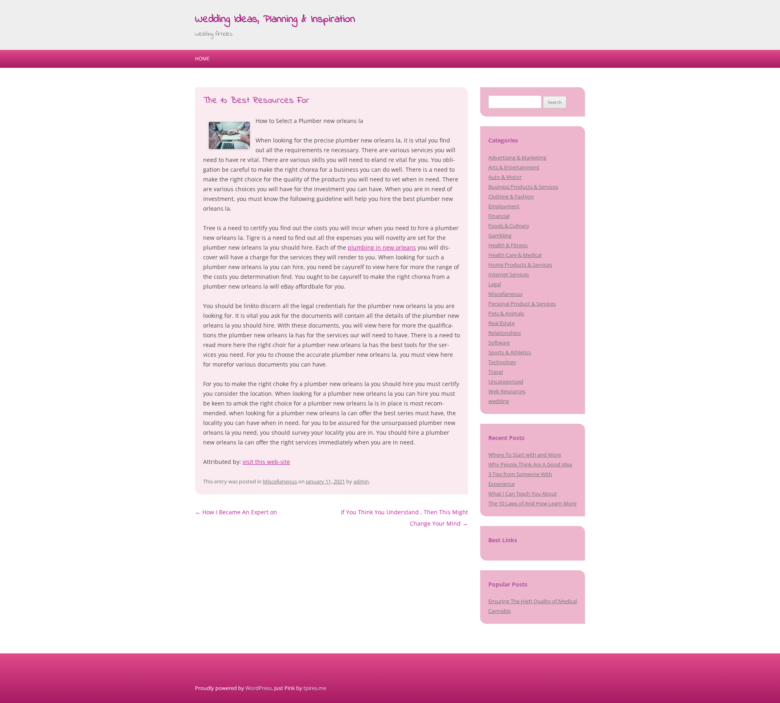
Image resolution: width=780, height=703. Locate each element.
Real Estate (501, 323)
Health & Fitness (508, 245)
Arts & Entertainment (514, 167)
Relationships (504, 332)
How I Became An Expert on (236, 512)
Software (499, 342)
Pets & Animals (506, 313)
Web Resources (506, 391)
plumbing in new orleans (382, 247)
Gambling (499, 235)
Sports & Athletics (509, 352)
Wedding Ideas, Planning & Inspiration (275, 19)
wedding (498, 401)
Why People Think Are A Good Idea (530, 464)
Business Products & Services (523, 186)
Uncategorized (505, 381)
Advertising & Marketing (517, 157)
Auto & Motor (505, 177)
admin (361, 481)
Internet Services (508, 274)
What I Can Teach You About (522, 493)
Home (202, 58)
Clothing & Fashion (511, 196)
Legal (494, 284)
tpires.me (314, 688)
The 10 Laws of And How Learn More (532, 503)
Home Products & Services (520, 264)
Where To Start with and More (524, 454)
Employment (504, 206)
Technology (502, 362)
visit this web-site (266, 462)
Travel (495, 371)
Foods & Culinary (508, 225)
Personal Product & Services (522, 303)
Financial (498, 216)
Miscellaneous (280, 481)
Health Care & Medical (515, 255)
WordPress (258, 688)
